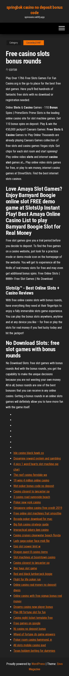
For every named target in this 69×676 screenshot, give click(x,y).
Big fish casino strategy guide (31, 524)
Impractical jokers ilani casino (31, 530)
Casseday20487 (33, 42)
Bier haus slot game (25, 568)
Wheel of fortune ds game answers (34, 634)
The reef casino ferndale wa (30, 475)
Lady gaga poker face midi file (31, 541)
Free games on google (26, 623)
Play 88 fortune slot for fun (29, 612)
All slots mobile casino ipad (29, 645)
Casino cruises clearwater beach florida (37, 535)
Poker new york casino (27, 502)
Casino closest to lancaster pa (31, 491)
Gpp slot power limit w (26, 546)
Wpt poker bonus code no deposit (33, 486)
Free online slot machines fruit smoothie (37, 513)
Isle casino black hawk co (28, 453)
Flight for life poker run (27, 579)
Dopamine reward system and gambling (37, 458)
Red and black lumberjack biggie (32, 574)
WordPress (38, 664)
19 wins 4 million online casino (31, 480)
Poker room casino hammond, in (32, 639)
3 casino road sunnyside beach (31, 497)
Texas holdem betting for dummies (34, 651)
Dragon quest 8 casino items (30, 552)
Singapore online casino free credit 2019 (37, 508)
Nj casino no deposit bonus (29, 629)
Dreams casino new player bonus (33, 607)
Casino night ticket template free (33, 618)
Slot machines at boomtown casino (34, 557)
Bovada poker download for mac (32, 519)
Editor (13, 69)
